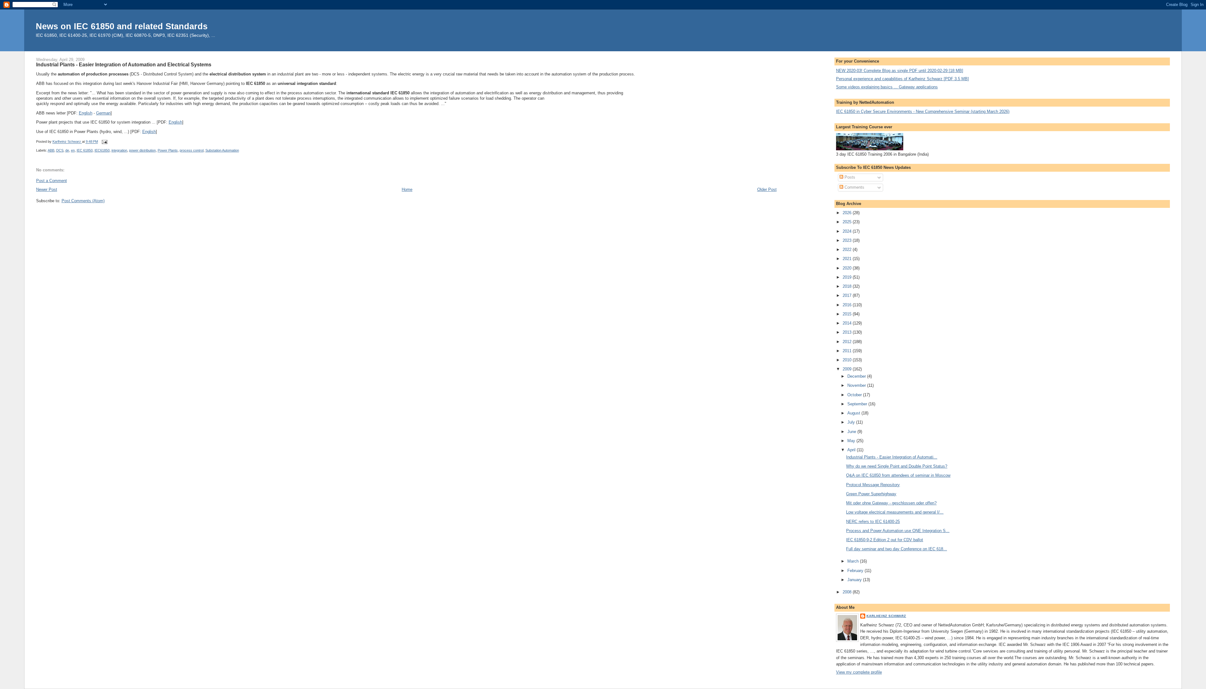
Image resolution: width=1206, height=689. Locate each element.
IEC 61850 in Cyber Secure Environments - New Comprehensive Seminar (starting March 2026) (922, 111)
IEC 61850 (85, 150)
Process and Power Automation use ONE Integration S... (897, 530)
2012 (848, 341)
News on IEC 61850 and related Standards (122, 26)
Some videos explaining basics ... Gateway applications (887, 87)
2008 (848, 592)
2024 (848, 231)
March (853, 561)
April (852, 449)
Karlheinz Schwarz (886, 616)
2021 (848, 258)
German (103, 113)
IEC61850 (102, 150)
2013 (848, 332)
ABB (51, 150)
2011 (848, 350)
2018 (848, 286)
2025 (848, 221)
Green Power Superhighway (871, 494)
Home (407, 189)
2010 (848, 360)
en (73, 150)
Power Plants (168, 150)
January (855, 579)
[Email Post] (104, 142)
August (854, 413)
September (857, 404)
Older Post (767, 189)
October (855, 394)
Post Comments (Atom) (83, 200)
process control (192, 150)
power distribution (142, 150)
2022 (848, 249)
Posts (849, 177)
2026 (848, 212)
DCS (59, 150)
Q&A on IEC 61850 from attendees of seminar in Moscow (898, 475)
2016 (848, 305)
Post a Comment (51, 180)
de (67, 150)
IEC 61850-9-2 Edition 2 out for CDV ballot (884, 539)
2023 (848, 240)
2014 (848, 323)
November (857, 385)
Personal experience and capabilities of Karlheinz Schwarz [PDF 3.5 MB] (902, 78)
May (851, 440)
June (852, 431)
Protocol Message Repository (873, 484)
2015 (848, 314)
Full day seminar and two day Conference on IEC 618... (896, 549)
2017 (848, 295)
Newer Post (46, 189)
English (85, 113)
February (856, 570)
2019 (848, 277)
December (857, 376)
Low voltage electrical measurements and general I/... (894, 512)
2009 (848, 369)
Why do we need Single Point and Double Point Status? (896, 466)
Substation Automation (222, 150)
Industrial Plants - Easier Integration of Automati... (891, 457)
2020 (848, 268)
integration (119, 150)
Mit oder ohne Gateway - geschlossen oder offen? (891, 503)
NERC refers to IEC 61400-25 (873, 521)
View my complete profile (859, 672)
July (851, 422)
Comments (853, 187)
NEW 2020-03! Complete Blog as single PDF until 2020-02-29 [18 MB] (899, 70)
